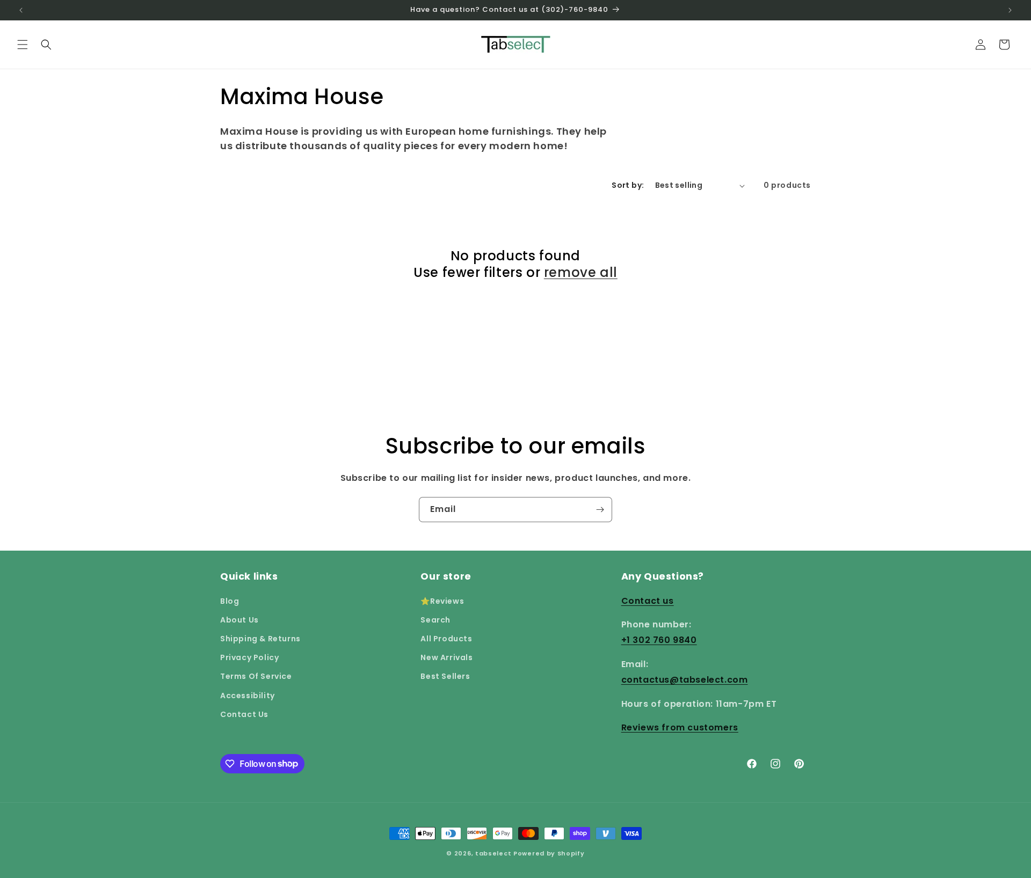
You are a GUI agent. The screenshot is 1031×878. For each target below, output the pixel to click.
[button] (22, 44)
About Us (239, 619)
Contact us (647, 600)
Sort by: (628, 185)
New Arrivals (446, 657)
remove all (581, 272)
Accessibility (247, 695)
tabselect (493, 853)
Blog (229, 600)
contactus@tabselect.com (684, 679)
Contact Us (244, 713)
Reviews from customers (679, 727)
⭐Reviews (442, 600)
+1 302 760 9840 (659, 640)
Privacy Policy (249, 657)
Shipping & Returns (260, 638)
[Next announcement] (1010, 10)
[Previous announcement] (21, 10)
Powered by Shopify (549, 853)
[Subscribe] (600, 509)
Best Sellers (445, 676)
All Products (446, 638)
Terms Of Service (256, 676)
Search (435, 619)
